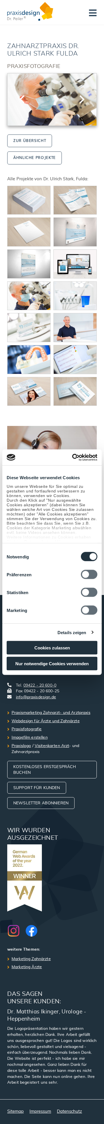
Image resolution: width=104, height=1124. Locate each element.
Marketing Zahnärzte (31, 959)
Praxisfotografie (27, 729)
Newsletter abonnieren (40, 803)
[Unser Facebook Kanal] (31, 931)
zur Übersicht (29, 140)
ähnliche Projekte (34, 157)
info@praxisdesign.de (36, 697)
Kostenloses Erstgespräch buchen (44, 770)
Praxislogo (21, 746)
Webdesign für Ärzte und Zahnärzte (46, 721)
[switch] (89, 574)
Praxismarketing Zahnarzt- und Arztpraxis (51, 713)
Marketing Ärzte (27, 967)
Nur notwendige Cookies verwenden (52, 663)
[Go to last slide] (22, 99)
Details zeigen (71, 632)
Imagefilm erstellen (30, 738)
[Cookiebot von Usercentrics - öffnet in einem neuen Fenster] (73, 457)
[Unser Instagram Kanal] (16, 931)
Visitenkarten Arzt (52, 746)
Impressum (40, 1111)
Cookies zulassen (52, 647)
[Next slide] (81, 99)
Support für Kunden (36, 788)
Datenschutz (69, 1111)
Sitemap (15, 1111)
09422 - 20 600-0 (39, 685)
